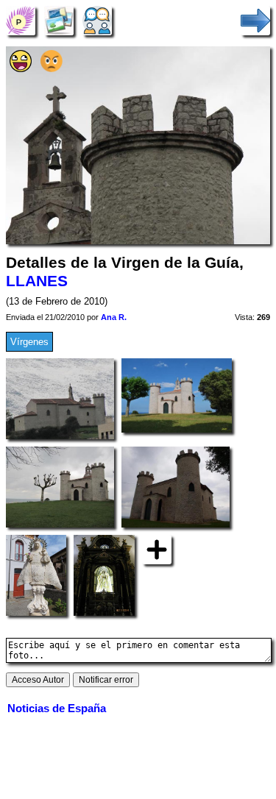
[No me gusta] (51, 68)
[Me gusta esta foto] (21, 68)
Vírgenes (29, 341)
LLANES (37, 281)
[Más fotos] (156, 549)
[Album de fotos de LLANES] (59, 20)
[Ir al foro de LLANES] (97, 20)
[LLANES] (20, 20)
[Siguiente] (255, 20)
